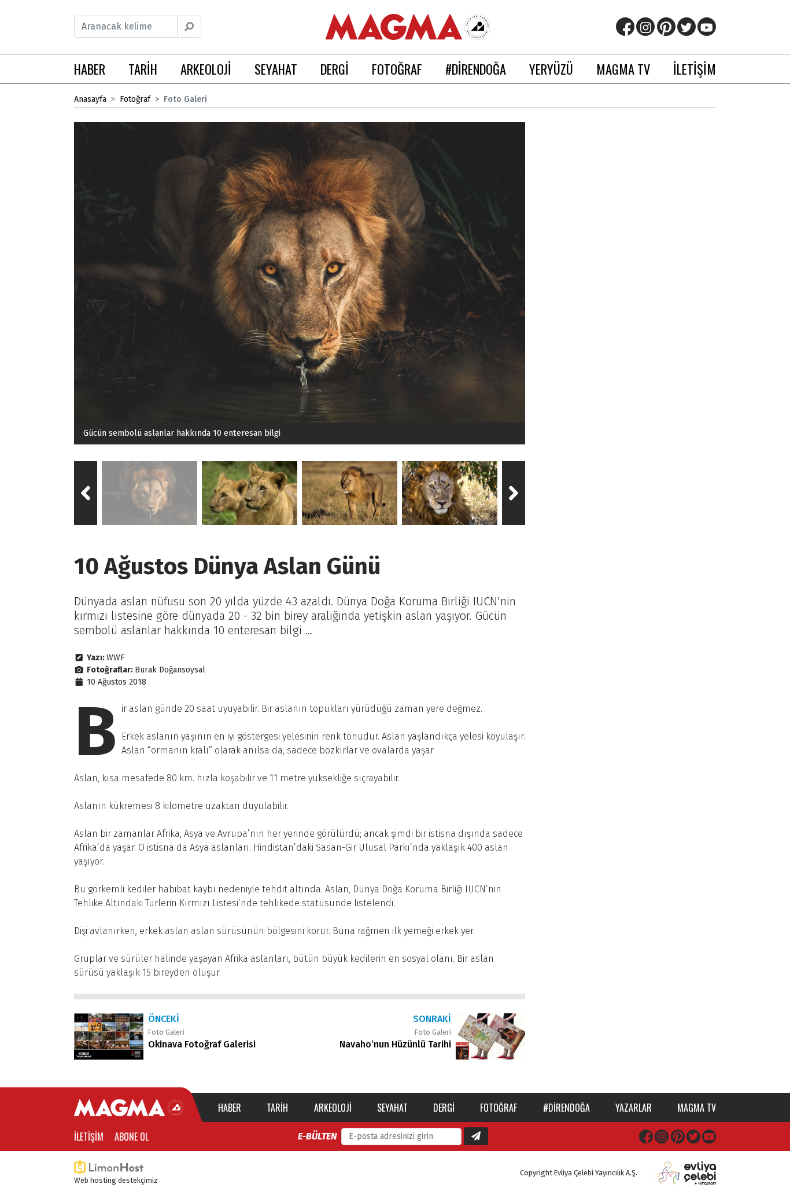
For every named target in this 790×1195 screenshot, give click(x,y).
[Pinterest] (666, 26)
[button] (85, 493)
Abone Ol (132, 1136)
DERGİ (334, 68)
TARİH (142, 68)
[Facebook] (625, 26)
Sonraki (432, 1018)
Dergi (444, 1108)
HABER (89, 68)
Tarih (277, 1108)
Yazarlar (633, 1108)
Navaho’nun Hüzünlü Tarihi (395, 1044)
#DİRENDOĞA (475, 68)
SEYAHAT (275, 68)
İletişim (89, 1136)
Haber (229, 1108)
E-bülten (317, 1136)
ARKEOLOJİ (205, 68)
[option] (299, 283)
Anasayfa (90, 99)
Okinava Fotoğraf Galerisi (202, 1044)
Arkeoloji (333, 1108)
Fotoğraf (135, 99)
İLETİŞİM (694, 68)
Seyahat (392, 1108)
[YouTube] (706, 26)
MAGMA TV (623, 68)
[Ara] (189, 27)
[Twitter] (686, 26)
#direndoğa (566, 1108)
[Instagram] (645, 26)
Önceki (163, 1018)
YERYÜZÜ (551, 68)
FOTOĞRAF (397, 68)
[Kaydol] (476, 1136)
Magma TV (696, 1108)
